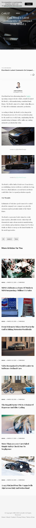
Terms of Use (30, 517)
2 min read (20, 360)
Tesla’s (28, 96)
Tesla (16, 239)
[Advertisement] (18, 46)
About (8, 517)
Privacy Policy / (21, 517)
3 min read (20, 321)
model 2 (9, 239)
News (3, 282)
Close (29, 4)
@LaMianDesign (21, 177)
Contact (13, 517)
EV (3, 239)
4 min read (20, 480)
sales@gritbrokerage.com (13, 6)
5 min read (20, 282)
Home (3, 517)
